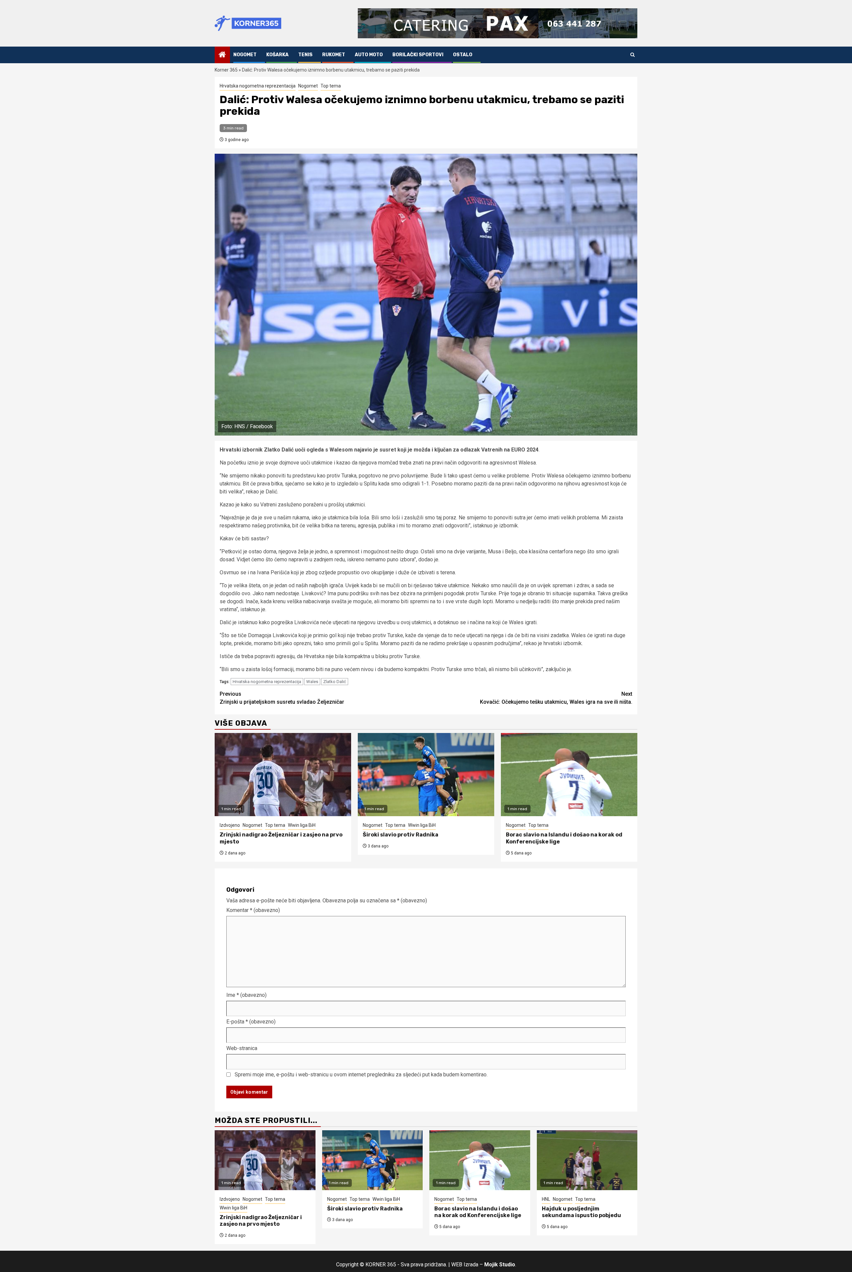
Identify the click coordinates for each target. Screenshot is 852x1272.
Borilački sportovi (417, 55)
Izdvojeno (230, 825)
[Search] (632, 54)
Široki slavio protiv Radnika (400, 834)
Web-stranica (241, 1048)
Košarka (277, 55)
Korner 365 (226, 70)
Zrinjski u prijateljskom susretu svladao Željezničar (282, 698)
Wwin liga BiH (302, 825)
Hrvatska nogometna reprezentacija (258, 86)
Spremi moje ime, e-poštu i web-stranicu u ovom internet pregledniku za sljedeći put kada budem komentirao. (361, 1074)
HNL (546, 1199)
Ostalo (462, 55)
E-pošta (251, 1021)
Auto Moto (369, 55)
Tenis (305, 55)
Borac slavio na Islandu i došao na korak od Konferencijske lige (477, 1212)
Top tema (330, 86)
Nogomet (245, 55)
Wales (312, 681)
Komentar (253, 910)
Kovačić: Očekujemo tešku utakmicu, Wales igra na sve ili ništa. (556, 698)
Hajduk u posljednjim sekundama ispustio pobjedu (581, 1212)
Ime (246, 995)
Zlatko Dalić (334, 681)
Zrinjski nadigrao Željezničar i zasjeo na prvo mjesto (261, 1220)
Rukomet (333, 55)
